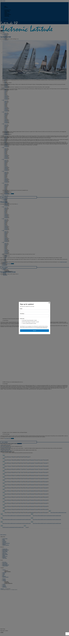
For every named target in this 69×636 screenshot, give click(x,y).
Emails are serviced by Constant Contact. (42, 327)
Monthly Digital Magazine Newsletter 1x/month (30, 321)
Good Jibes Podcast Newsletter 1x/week (29, 320)
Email (21, 308)
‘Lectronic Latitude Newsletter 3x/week (29, 323)
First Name (22, 313)
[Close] (49, 302)
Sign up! (34, 330)
